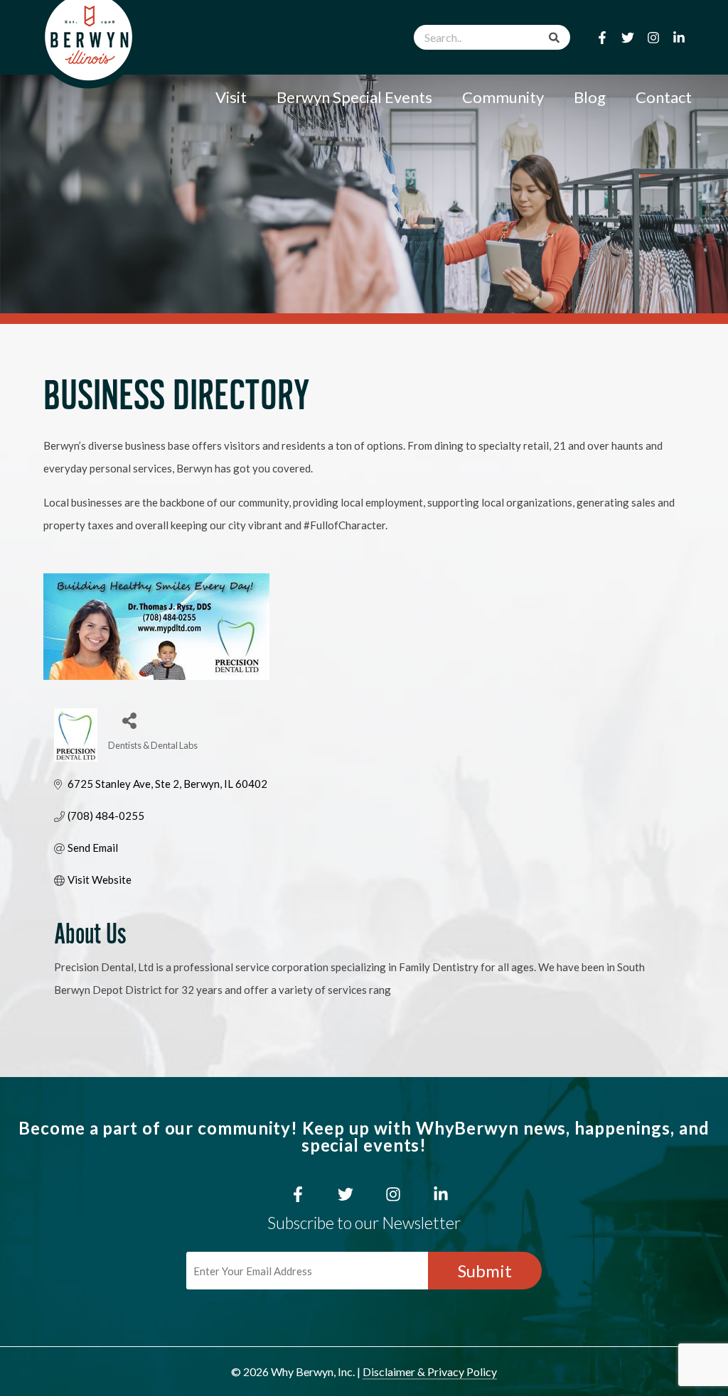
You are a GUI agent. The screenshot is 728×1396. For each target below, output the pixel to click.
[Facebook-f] (602, 37)
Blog (590, 97)
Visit (231, 97)
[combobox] (492, 37)
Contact (664, 97)
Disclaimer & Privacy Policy (430, 1371)
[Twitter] (628, 37)
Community (503, 97)
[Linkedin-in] (679, 37)
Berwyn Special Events (354, 97)
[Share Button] (124, 717)
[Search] (554, 37)
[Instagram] (653, 37)
